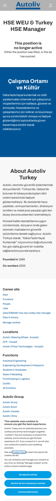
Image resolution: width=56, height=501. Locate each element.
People (6, 304)
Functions (8, 299)
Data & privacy (10, 317)
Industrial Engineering (14, 360)
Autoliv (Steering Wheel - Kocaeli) (21, 337)
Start (5, 294)
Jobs (5, 308)
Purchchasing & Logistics (16, 379)
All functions (9, 388)
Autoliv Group (10, 402)
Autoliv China (10, 416)
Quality (6, 383)
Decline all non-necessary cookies (28, 483)
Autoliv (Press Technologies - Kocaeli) (23, 346)
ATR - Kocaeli (10, 342)
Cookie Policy (19, 452)
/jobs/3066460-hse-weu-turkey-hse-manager (27, 313)
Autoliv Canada (11, 411)
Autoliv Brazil (10, 407)
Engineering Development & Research (23, 365)
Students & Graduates (15, 369)
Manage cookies (11, 322)
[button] (50, 5)
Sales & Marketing (12, 374)
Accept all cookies (28, 474)
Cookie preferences (28, 492)
